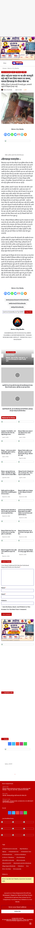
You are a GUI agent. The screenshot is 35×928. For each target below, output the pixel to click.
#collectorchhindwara (20, 855)
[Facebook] (5, 133)
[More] (25, 133)
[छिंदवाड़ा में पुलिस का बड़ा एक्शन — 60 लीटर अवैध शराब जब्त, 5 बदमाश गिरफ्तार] (28, 837)
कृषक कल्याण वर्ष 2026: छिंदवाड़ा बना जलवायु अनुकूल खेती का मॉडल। (25, 550)
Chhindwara (21, 866)
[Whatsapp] (12, 133)
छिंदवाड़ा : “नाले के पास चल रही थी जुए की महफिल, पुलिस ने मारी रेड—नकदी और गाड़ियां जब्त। (8, 452)
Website (4, 600)
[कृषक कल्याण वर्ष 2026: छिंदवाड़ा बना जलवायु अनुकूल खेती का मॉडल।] (26, 544)
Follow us (5, 874)
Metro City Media (13, 68)
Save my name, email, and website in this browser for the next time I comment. (15, 608)
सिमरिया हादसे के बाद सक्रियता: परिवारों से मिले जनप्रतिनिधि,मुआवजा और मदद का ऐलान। (8, 492)
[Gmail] (18, 133)
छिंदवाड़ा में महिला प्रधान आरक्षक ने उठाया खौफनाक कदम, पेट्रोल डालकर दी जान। (25, 432)
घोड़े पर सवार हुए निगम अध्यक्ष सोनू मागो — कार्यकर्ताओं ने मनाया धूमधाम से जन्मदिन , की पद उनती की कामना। (17, 361)
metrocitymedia (17, 869)
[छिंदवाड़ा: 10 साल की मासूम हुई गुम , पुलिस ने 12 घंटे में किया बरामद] (6, 837)
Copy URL (28, 312)
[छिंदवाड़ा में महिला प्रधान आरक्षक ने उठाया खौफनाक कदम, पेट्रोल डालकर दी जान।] (26, 425)
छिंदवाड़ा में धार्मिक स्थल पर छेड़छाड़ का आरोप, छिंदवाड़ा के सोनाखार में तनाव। (25, 492)
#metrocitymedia (20, 860)
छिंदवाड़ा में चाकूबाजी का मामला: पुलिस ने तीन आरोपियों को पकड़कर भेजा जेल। (9, 551)
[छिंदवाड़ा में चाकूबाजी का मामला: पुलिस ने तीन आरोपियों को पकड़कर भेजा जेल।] (9, 544)
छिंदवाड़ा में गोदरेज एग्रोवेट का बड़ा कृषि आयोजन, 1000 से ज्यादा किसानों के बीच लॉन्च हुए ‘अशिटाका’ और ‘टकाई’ (25, 453)
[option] (17, 355)
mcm (27, 866)
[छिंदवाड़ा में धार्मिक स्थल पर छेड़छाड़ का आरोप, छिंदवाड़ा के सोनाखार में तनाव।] (26, 484)
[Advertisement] (17, 18)
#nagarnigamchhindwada (8, 866)
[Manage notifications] (30, 923)
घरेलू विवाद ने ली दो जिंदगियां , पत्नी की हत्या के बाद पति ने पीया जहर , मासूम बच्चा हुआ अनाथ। (8, 432)
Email (3, 594)
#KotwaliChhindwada (18, 303)
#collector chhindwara (8, 857)
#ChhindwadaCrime (14, 852)
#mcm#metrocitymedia (8, 860)
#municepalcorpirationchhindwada (22, 863)
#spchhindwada (18, 307)
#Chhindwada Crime (26, 852)
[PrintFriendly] (22, 133)
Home (4, 68)
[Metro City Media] (17, 63)
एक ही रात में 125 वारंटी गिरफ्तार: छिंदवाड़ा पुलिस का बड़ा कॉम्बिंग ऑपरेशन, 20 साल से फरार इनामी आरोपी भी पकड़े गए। (25, 512)
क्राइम (13, 72)
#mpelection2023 (6, 863)
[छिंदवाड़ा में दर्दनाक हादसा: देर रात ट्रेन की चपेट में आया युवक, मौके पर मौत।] (26, 524)
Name (3, 587)
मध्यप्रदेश (24, 72)
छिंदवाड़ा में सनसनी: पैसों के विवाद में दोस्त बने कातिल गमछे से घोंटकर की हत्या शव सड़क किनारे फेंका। (8, 511)
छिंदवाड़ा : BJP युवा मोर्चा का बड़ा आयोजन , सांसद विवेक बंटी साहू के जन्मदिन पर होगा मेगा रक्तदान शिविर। (9, 472)
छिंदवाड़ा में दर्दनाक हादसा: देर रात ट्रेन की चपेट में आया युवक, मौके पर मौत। (25, 532)
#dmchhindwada (20, 857)
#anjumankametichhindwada (18, 300)
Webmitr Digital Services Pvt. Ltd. (20, 921)
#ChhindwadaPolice (7, 855)
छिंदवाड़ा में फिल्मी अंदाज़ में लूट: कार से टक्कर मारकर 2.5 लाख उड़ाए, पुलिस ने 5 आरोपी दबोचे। (8, 532)
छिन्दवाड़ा (18, 72)
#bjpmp (4, 852)
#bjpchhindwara (24, 849)
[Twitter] (8, 133)
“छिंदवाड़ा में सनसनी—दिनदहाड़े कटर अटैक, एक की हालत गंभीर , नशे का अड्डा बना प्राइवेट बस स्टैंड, (25, 472)
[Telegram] (15, 133)
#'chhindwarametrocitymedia (9, 849)
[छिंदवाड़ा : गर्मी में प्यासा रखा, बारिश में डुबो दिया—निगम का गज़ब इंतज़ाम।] (28, 831)
